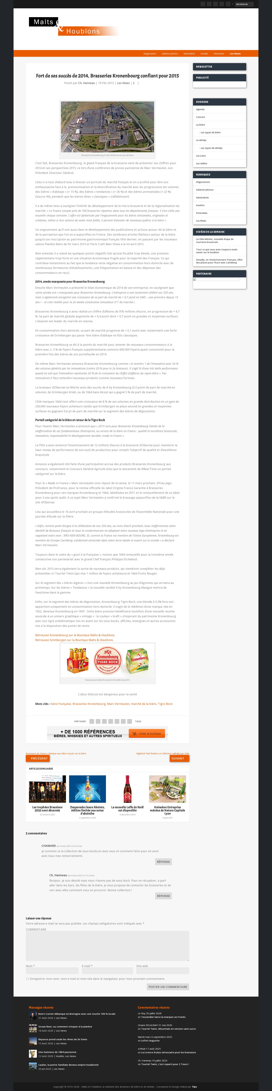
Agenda (198, 46)
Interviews (219, 53)
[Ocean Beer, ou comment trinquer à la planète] (33, 1028)
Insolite (204, 53)
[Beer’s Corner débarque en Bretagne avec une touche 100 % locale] (33, 1015)
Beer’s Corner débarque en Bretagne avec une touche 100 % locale (76, 1013)
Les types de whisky (211, 147)
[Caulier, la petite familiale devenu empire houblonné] (33, 1066)
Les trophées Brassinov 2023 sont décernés (47, 808)
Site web (142, 966)
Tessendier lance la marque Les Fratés (163, 1016)
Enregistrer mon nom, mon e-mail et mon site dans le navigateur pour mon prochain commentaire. (97, 979)
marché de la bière (143, 704)
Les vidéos (213, 46)
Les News (235, 53)
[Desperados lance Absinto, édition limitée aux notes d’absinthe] (87, 789)
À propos (147, 46)
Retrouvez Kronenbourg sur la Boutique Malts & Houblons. (75, 635)
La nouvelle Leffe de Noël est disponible (127, 808)
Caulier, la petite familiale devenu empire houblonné (68, 1064)
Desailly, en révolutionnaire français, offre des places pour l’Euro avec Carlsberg (219, 261)
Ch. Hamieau (86, 83)
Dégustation (150, 53)
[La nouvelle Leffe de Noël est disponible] (127, 789)
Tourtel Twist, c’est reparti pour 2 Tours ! (165, 1064)
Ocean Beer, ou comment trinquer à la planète (65, 1026)
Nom (30, 966)
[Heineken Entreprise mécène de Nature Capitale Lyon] (167, 789)
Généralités (189, 53)
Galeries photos (170, 53)
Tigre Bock (165, 704)
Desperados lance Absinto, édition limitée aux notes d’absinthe (87, 810)
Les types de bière (211, 132)
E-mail (87, 966)
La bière (162, 46)
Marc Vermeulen (118, 704)
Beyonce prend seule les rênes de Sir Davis (62, 1039)
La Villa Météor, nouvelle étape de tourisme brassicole (214, 240)
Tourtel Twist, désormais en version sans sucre (168, 1028)
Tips (194, 1086)
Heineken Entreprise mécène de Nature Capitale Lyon (167, 810)
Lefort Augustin (150, 1040)
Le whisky (180, 46)
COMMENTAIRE (36, 929)
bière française (61, 704)
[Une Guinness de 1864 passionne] (33, 1054)
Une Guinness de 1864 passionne (57, 1052)
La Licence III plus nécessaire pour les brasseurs (168, 1052)
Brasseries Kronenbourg (89, 704)
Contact (200, 116)
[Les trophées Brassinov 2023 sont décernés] (47, 789)
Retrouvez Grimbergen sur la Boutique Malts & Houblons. (74, 640)
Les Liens (229, 46)
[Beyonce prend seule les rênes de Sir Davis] (33, 1041)
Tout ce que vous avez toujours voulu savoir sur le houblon (216, 251)
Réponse (163, 862)
